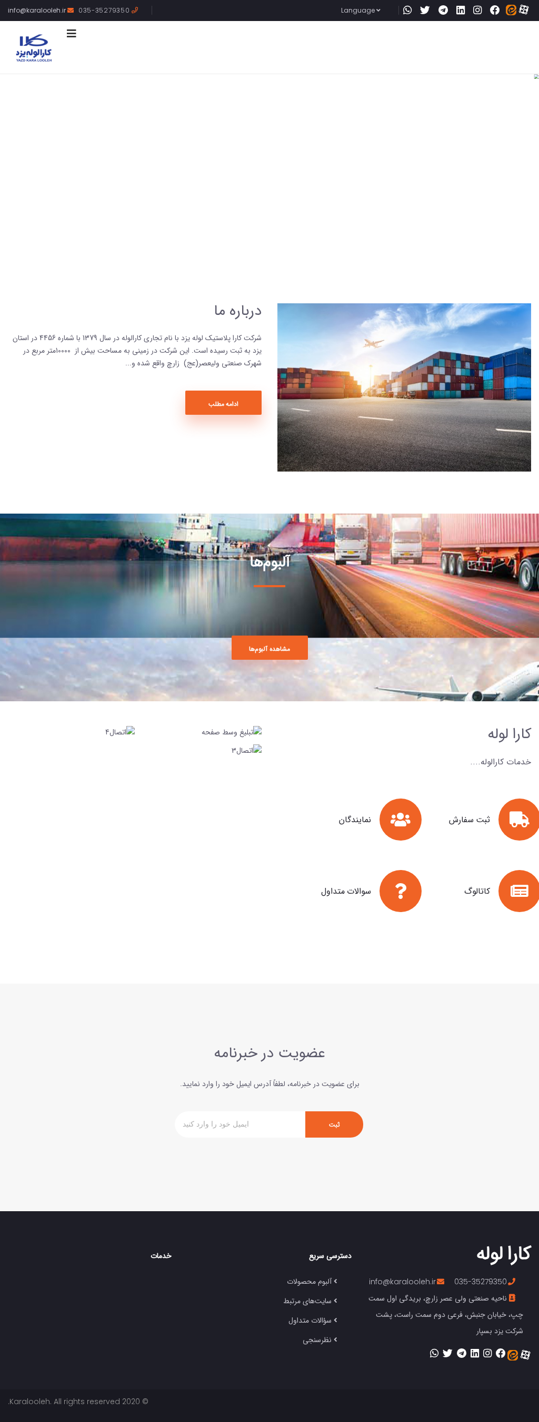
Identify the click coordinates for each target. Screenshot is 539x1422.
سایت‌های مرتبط (307, 1300)
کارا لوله (503, 1252)
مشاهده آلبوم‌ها (269, 648)
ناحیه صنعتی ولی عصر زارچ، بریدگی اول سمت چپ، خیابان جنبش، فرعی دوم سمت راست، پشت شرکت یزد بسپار (445, 1314)
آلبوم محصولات (309, 1281)
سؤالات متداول (310, 1320)
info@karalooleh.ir (37, 10)
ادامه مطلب (223, 403)
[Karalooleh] (34, 47)
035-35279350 (105, 10)
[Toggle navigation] (71, 33)
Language (358, 10)
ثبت (334, 1124)
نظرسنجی (317, 1339)
